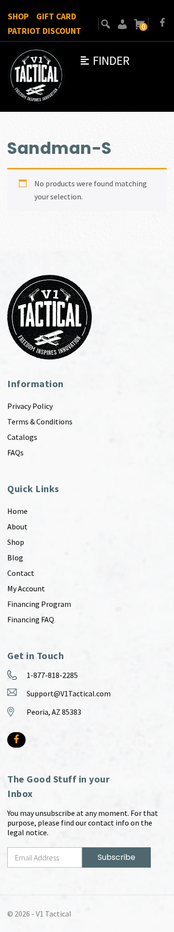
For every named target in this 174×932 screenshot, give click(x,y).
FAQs (15, 452)
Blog (15, 557)
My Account (26, 588)
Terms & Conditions (39, 421)
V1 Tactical (54, 913)
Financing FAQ (30, 619)
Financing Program (39, 604)
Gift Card (56, 16)
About (17, 526)
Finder (104, 60)
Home (17, 511)
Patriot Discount (44, 31)
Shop (18, 16)
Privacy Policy (30, 406)
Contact (20, 573)
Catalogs (22, 437)
